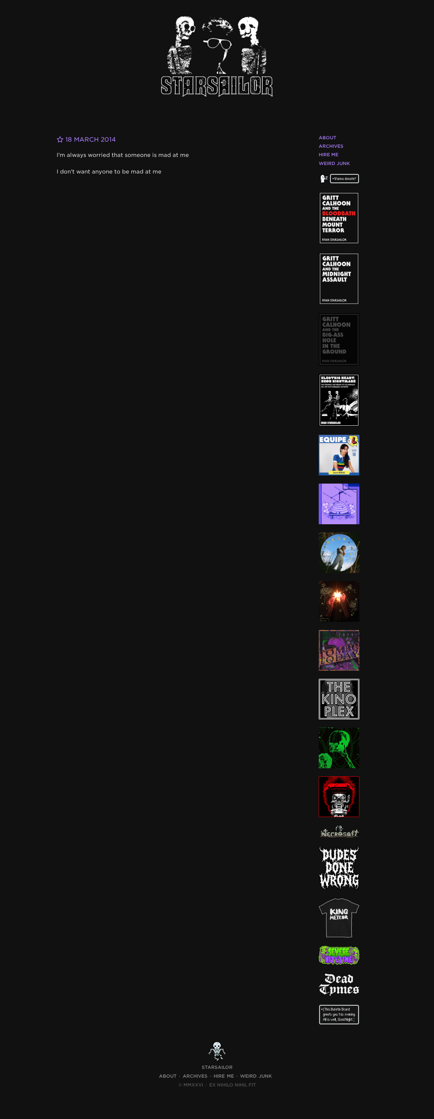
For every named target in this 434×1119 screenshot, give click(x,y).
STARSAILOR (217, 1067)
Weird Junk (334, 163)
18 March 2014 (89, 139)
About (327, 137)
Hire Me (328, 154)
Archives (331, 146)
